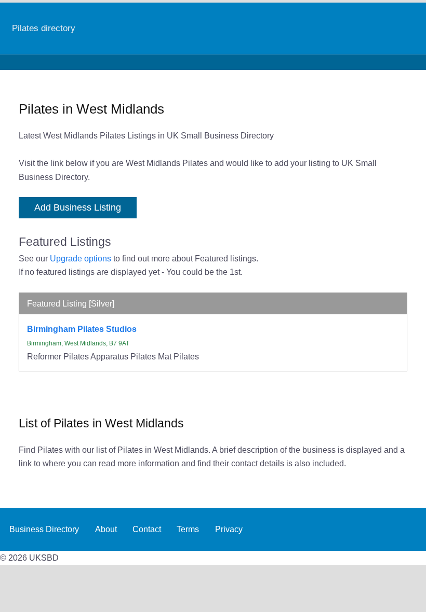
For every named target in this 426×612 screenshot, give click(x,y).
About (106, 529)
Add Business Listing (77, 207)
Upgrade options (80, 258)
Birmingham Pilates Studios (82, 328)
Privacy (229, 529)
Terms (188, 529)
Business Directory (44, 529)
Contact (146, 529)
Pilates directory (43, 28)
